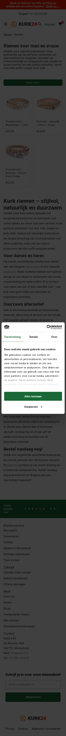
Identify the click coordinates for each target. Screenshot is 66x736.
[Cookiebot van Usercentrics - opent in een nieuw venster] (47, 327)
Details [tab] (33, 336)
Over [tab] (54, 336)
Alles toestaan (33, 396)
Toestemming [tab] (12, 336)
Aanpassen (31, 406)
